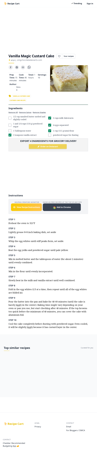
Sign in (90, 3)
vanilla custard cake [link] (21, 96)
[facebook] (11, 67)
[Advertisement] (48, 29)
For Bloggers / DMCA (75, 430)
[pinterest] (17, 67)
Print (82, 56)
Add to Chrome (64, 207)
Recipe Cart (16, 424)
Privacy (38, 426)
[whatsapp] (29, 67)
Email (68, 426)
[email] (23, 67)
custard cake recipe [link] (18, 100)
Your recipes (69, 56)
